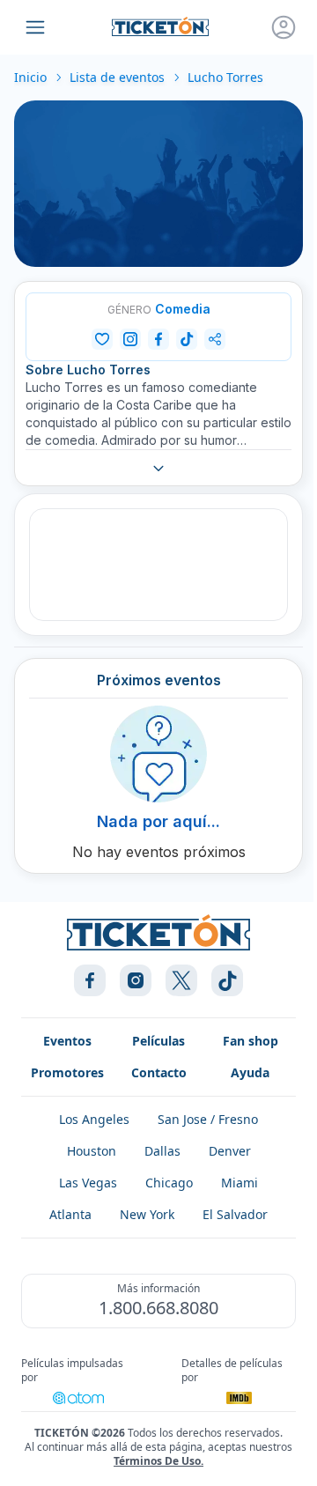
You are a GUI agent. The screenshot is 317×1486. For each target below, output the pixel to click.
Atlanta (70, 1214)
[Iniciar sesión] (283, 27)
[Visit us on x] (181, 980)
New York (147, 1214)
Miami (239, 1182)
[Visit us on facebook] (90, 980)
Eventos (67, 1040)
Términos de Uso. (158, 1460)
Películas (158, 1040)
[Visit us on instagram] (135, 980)
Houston (91, 1150)
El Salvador (235, 1214)
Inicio (30, 77)
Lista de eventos (117, 77)
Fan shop (250, 1040)
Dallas (162, 1150)
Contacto (159, 1072)
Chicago (169, 1182)
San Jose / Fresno (208, 1119)
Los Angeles (94, 1119)
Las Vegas (88, 1182)
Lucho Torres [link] (225, 77)
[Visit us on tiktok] (227, 980)
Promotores (67, 1072)
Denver (230, 1150)
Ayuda (250, 1072)
